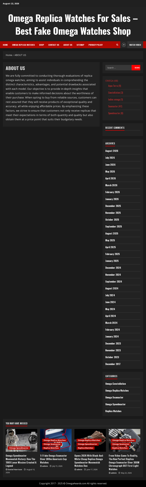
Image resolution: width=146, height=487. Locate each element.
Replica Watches (113, 411)
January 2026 (112, 199)
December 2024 (113, 267)
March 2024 (111, 322)
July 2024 (110, 295)
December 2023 (113, 343)
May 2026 (110, 171)
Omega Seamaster (114, 397)
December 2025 (113, 206)
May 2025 (110, 240)
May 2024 (110, 309)
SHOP (41, 44)
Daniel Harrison (15, 469)
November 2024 (113, 274)
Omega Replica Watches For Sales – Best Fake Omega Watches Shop (73, 24)
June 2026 (110, 164)
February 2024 (112, 329)
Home (5, 44)
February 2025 (112, 254)
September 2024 (113, 281)
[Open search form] (117, 45)
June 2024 (110, 302)
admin (45, 466)
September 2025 (113, 226)
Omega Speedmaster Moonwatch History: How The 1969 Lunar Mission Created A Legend (21, 460)
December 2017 (112, 364)
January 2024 (112, 336)
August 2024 (111, 288)
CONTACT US (53, 44)
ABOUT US (67, 44)
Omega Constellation (115, 383)
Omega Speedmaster (115, 404)
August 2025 (111, 233)
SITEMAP (80, 44)
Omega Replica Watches (23, 44)
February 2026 (112, 192)
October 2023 (112, 357)
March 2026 (111, 185)
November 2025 (113, 212)
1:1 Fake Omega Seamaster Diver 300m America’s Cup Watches (53, 459)
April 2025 (110, 247)
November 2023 (113, 350)
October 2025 (112, 219)
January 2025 (112, 261)
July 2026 (110, 157)
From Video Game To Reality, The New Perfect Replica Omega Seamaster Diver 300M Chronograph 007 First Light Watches (124, 462)
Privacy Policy (96, 44)
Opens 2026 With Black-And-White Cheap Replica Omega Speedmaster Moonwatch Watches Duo (89, 460)
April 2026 (110, 178)
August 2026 (111, 151)
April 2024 (110, 316)
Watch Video (135, 44)
